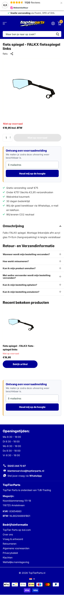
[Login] (53, 23)
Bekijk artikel (20, 364)
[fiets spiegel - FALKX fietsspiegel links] (20, 324)
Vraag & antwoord (13, 539)
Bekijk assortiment (5, 23)
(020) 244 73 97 (17, 465)
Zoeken (57, 34)
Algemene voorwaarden (16, 548)
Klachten (7, 557)
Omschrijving (13, 226)
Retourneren (9, 543)
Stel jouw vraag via (25, 475)
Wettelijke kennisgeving (16, 562)
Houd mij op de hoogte (32, 173)
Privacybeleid (10, 552)
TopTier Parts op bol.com (17, 529)
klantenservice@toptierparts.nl (26, 470)
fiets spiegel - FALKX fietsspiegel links (18, 347)
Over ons (8, 534)
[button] (11, 135)
